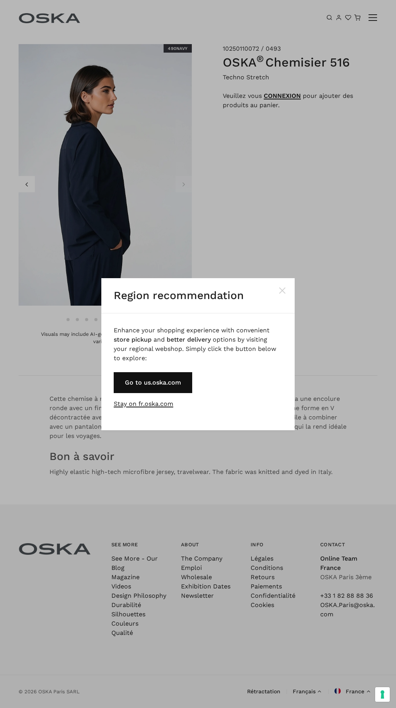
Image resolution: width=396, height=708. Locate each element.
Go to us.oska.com (153, 382)
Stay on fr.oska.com (143, 403)
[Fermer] (282, 290)
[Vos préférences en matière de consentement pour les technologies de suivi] (382, 694)
